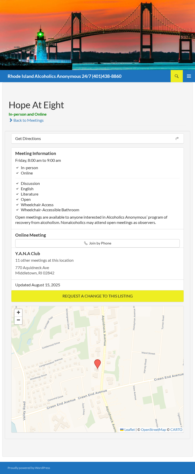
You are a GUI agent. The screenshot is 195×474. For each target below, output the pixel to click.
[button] (97, 296)
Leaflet (129, 430)
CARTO (176, 430)
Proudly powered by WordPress (29, 468)
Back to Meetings (28, 120)
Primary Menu (189, 76)
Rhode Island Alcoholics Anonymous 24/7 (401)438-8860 (64, 76)
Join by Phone (99, 243)
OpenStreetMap (153, 430)
